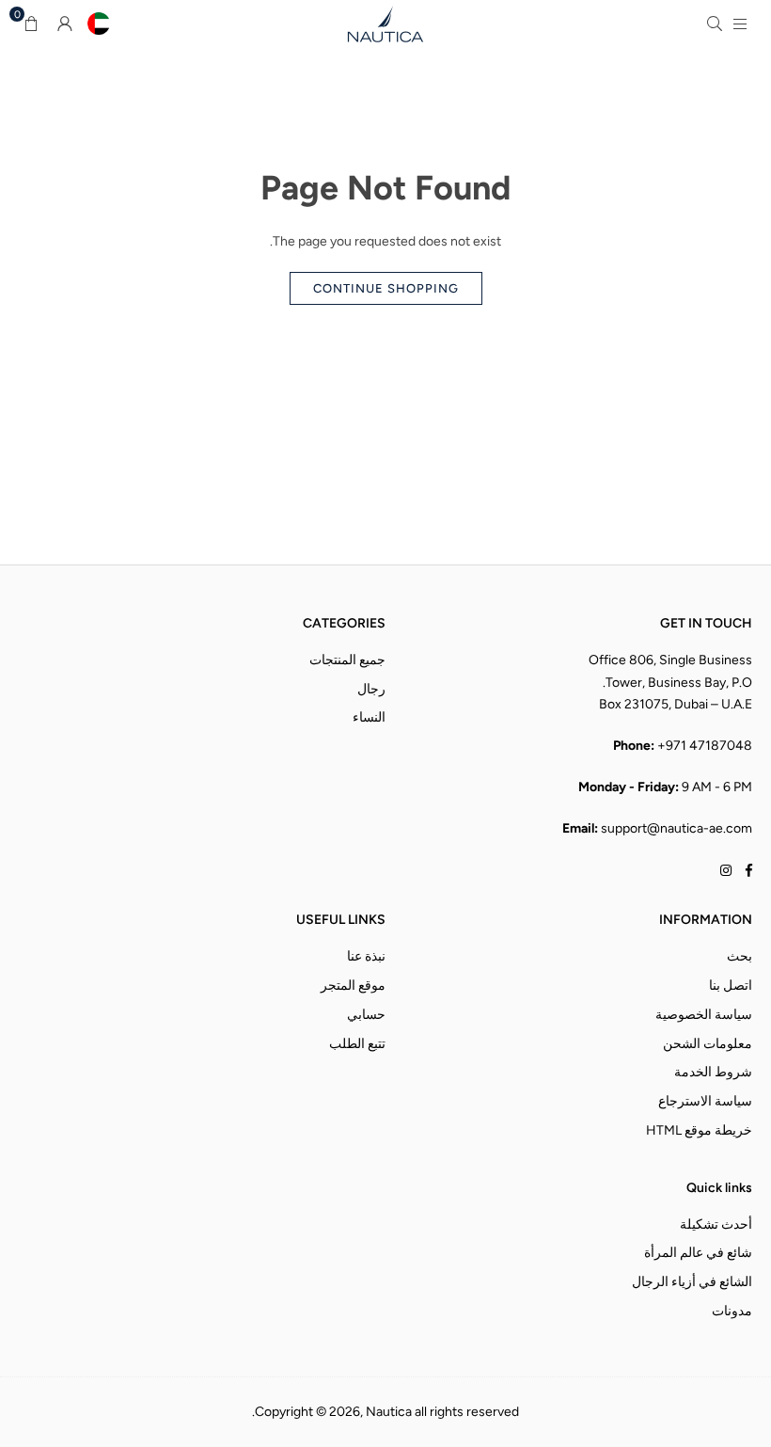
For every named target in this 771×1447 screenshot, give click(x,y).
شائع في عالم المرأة (698, 1253)
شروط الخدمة (713, 1072)
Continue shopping (386, 288)
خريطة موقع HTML (699, 1130)
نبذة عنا (366, 956)
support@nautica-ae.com (676, 828)
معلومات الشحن (707, 1044)
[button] (31, 23)
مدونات (732, 1311)
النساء (369, 717)
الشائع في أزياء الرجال (692, 1282)
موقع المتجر (353, 986)
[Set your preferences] (99, 23)
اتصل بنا (730, 986)
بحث (739, 956)
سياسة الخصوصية (703, 1015)
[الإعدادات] (65, 23)
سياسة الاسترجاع (705, 1101)
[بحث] (715, 23)
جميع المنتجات (347, 660)
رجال (371, 689)
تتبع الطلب (357, 1044)
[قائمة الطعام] (740, 23)
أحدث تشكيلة (716, 1224)
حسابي (366, 1015)
